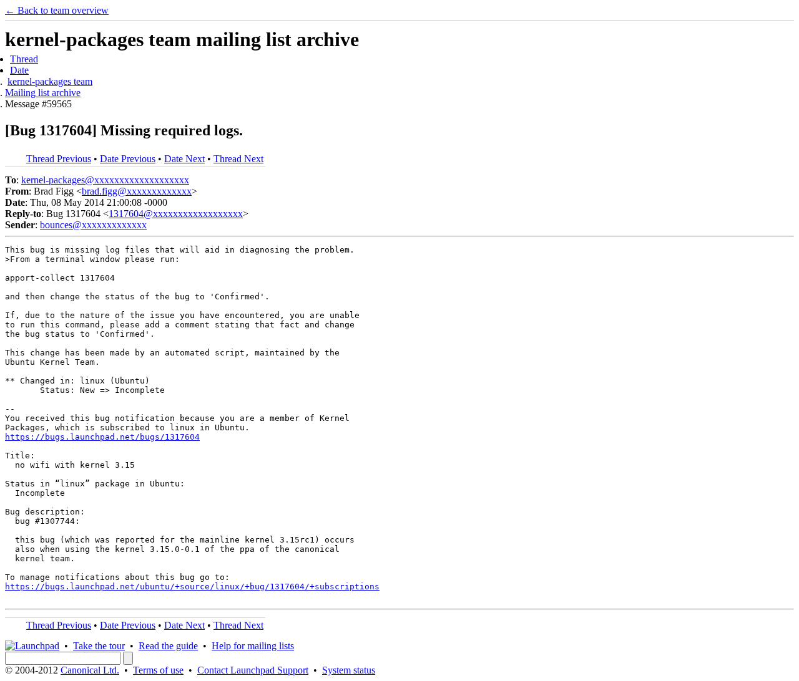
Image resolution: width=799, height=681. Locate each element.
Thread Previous (58, 158)
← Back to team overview (57, 10)
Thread (24, 59)
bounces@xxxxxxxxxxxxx (93, 225)
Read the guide (168, 645)
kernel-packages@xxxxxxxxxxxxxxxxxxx (105, 180)
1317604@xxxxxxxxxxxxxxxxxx (176, 213)
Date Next (184, 158)
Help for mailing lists (253, 645)
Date (19, 70)
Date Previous (127, 158)
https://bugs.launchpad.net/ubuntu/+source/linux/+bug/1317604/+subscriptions (192, 586)
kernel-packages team (49, 81)
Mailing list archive (43, 92)
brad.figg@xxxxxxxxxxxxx (137, 191)
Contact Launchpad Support (252, 670)
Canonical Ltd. (90, 670)
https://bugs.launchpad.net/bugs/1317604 (102, 437)
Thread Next (238, 158)
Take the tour (99, 645)
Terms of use (158, 670)
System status (348, 670)
